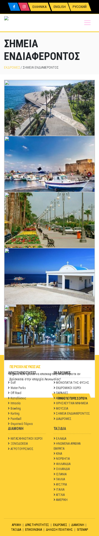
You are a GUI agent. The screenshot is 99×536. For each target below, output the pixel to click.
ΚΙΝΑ (59, 454)
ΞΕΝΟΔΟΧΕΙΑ (19, 443)
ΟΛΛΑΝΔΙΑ (62, 469)
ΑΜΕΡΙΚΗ (62, 500)
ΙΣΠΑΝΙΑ (61, 474)
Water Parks (18, 388)
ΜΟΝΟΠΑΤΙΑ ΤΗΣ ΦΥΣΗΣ (72, 383)
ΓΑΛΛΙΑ (60, 479)
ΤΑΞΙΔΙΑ (16, 530)
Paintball (16, 419)
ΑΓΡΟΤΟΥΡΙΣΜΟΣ (22, 449)
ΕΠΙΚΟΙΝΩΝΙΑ (33, 530)
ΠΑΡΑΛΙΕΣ (62, 393)
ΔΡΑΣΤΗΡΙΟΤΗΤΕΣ (37, 525)
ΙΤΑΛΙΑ (60, 489)
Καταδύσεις (18, 398)
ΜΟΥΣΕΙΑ (62, 408)
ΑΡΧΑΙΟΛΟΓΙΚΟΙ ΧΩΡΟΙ (70, 398)
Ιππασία (16, 403)
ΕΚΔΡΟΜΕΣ (12, 67)
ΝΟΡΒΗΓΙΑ (62, 459)
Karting (15, 413)
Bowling (16, 408)
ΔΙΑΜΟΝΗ (77, 525)
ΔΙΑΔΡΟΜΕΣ (63, 419)
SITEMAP (82, 530)
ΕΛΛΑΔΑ (61, 438)
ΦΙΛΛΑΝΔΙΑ (63, 464)
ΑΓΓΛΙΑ (60, 495)
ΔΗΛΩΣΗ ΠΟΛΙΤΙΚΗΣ (59, 530)
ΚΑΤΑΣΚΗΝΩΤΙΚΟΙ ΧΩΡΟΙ (27, 438)
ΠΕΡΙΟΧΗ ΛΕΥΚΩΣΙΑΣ (25, 366)
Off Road (16, 393)
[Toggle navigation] (87, 22)
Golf (13, 383)
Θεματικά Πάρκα (22, 424)
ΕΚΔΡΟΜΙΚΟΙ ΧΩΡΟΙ (68, 388)
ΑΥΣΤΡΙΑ (61, 484)
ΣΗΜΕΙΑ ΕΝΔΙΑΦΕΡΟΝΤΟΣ (73, 413)
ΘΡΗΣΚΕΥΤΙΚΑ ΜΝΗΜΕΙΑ (72, 403)
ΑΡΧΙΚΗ (16, 525)
